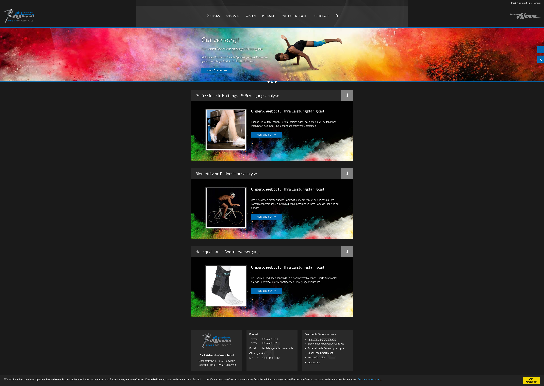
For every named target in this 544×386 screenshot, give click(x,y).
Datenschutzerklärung (369, 379)
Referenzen (321, 15)
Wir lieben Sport (294, 15)
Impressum (314, 362)
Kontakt (537, 3)
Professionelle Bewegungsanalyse (326, 348)
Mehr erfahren (264, 134)
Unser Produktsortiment (320, 352)
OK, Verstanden (531, 380)
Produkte (269, 15)
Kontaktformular (316, 357)
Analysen (232, 15)
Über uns (213, 15)
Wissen (251, 15)
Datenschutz (524, 3)
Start (513, 3)
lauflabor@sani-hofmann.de (277, 348)
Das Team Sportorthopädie (322, 339)
